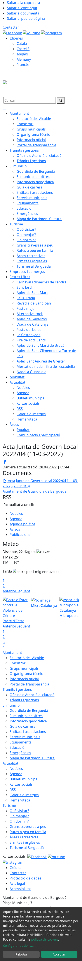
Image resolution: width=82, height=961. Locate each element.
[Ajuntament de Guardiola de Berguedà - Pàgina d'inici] (30, 88)
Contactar (11, 27)
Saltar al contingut (22, 7)
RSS (13, 789)
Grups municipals (24, 668)
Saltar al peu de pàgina (26, 18)
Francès (23, 64)
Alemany (24, 59)
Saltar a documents (23, 13)
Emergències (20, 752)
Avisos (15, 529)
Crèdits (15, 867)
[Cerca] (61, 100)
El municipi (12, 705)
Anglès (22, 54)
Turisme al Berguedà (27, 847)
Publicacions (20, 534)
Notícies (16, 513)
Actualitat (10, 763)
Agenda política (22, 524)
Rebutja (21, 954)
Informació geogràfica (28, 721)
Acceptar (59, 954)
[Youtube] (32, 32)
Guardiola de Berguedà (29, 710)
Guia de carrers (22, 726)
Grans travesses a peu (28, 826)
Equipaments (20, 742)
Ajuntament (12, 652)
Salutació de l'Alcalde (27, 657)
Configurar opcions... (18, 945)
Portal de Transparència (29, 684)
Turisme (9, 805)
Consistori (18, 663)
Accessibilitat (20, 888)
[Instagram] (51, 32)
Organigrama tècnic (26, 673)
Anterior (9, 591)
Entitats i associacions (28, 731)
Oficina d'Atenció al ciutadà (32, 694)
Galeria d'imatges (24, 794)
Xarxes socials (21, 784)
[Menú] (5, 108)
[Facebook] (13, 32)
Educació (17, 747)
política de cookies (44, 939)
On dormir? (19, 821)
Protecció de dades (25, 878)
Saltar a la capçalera (23, 2)
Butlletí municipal (24, 779)
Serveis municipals (25, 736)
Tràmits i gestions (17, 689)
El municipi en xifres (26, 715)
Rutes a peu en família (28, 831)
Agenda (16, 518)
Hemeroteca (20, 800)
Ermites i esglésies (25, 842)
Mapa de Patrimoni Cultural (32, 758)
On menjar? (19, 816)
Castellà (23, 48)
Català (22, 43)
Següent (23, 591)
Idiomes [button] (16, 38)
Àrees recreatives (24, 837)
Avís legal (17, 883)
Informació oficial (24, 678)
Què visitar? (19, 810)
